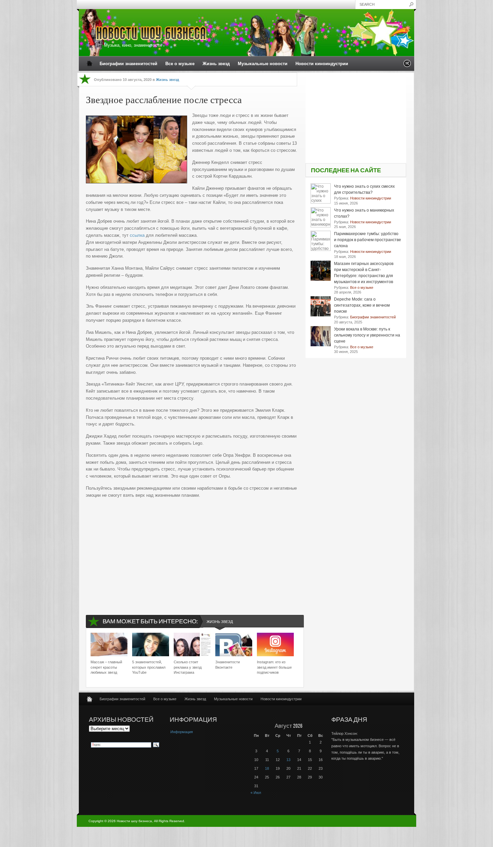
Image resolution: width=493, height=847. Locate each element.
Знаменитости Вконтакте (227, 664)
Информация (181, 732)
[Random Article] (407, 65)
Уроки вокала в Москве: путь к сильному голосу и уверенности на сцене (367, 335)
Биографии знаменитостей (128, 63)
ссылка (137, 235)
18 (267, 768)
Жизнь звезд (216, 63)
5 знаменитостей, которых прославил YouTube (148, 667)
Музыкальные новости (262, 63)
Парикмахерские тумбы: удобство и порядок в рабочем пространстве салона (367, 239)
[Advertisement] (191, 551)
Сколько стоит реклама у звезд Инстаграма (188, 667)
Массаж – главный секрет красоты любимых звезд (106, 667)
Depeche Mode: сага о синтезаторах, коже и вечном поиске (362, 305)
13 (288, 760)
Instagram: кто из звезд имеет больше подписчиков (274, 667)
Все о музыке (180, 63)
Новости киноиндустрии (321, 63)
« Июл (256, 793)
